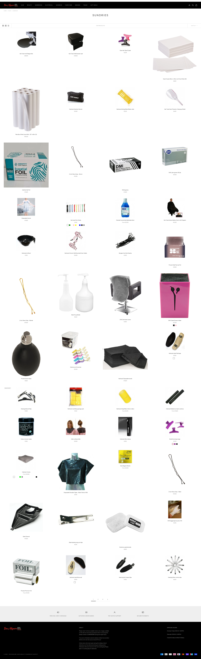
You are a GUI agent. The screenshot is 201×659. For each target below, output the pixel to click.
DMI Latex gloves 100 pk (175, 172)
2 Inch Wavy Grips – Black (175, 491)
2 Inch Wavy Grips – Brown (75, 174)
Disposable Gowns (26, 218)
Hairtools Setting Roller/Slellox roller (125, 109)
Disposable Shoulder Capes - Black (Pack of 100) (76, 492)
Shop (9, 10)
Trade (85, 5)
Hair (22, 5)
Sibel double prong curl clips (76, 542)
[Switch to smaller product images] (5, 26)
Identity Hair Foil (26, 190)
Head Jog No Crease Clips (125, 577)
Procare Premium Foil (26, 590)
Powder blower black (26, 378)
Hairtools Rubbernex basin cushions (175, 409)
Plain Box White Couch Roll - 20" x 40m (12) (26, 134)
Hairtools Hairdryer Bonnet (75, 109)
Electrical (49, 5)
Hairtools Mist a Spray (125, 439)
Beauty (29, 5)
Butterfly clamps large (174, 439)
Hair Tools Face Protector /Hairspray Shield (174, 109)
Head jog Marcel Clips (26, 409)
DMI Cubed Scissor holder (174, 320)
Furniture (68, 5)
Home (5, 10)
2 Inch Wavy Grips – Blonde (26, 320)
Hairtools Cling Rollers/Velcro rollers (125, 409)
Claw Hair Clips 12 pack (125, 50)
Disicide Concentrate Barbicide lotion (125, 220)
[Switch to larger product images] (3, 26)
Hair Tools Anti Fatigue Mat (26, 53)
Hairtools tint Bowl (26, 253)
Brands (77, 5)
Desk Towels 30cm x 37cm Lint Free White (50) (175, 79)
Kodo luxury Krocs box (75, 367)
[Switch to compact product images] (8, 26)
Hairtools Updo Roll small (76, 577)
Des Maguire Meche (125, 466)
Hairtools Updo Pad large (175, 353)
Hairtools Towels (26, 472)
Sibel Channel (26, 536)
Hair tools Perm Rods (76, 220)
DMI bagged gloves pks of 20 (175, 520)
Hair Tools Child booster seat (76, 53)
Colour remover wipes (26, 439)
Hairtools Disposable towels (125, 378)
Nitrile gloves (125, 190)
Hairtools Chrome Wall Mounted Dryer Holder (76, 253)
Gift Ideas (94, 5)
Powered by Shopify (32, 654)
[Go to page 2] (107, 599)
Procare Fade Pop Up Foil (175, 265)
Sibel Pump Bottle (75, 315)
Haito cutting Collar (75, 439)
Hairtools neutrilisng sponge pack (76, 409)
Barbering (38, 5)
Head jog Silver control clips (175, 577)
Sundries (59, 5)
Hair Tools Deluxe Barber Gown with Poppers (175, 220)
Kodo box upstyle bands (125, 547)
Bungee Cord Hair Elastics (125, 253)
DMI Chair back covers (125, 319)
